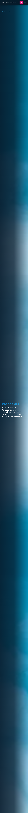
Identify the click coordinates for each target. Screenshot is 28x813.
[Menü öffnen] (25, 2)
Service (6, 12)
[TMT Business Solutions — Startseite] (9, 2)
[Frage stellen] (21, 2)
